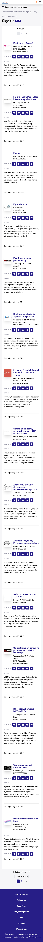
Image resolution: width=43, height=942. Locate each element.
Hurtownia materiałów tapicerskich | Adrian (24, 315)
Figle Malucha (20, 204)
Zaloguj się (21, 900)
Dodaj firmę (21, 906)
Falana (16, 153)
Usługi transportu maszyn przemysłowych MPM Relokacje (26, 650)
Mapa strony (21, 929)
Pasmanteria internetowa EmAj (25, 820)
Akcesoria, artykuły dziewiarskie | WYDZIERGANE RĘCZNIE (25, 487)
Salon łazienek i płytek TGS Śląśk (24, 595)
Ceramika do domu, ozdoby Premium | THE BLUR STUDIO (24, 431)
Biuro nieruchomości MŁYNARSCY (23, 710)
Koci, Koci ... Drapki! (23, 43)
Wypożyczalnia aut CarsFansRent (22, 766)
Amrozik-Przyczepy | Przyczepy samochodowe (26, 542)
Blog (21, 917)
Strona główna (21, 894)
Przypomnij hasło (21, 912)
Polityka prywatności (35, 937)
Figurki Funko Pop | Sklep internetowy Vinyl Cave (25, 98)
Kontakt (21, 923)
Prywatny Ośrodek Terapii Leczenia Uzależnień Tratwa (26, 372)
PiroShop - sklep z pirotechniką (22, 259)
